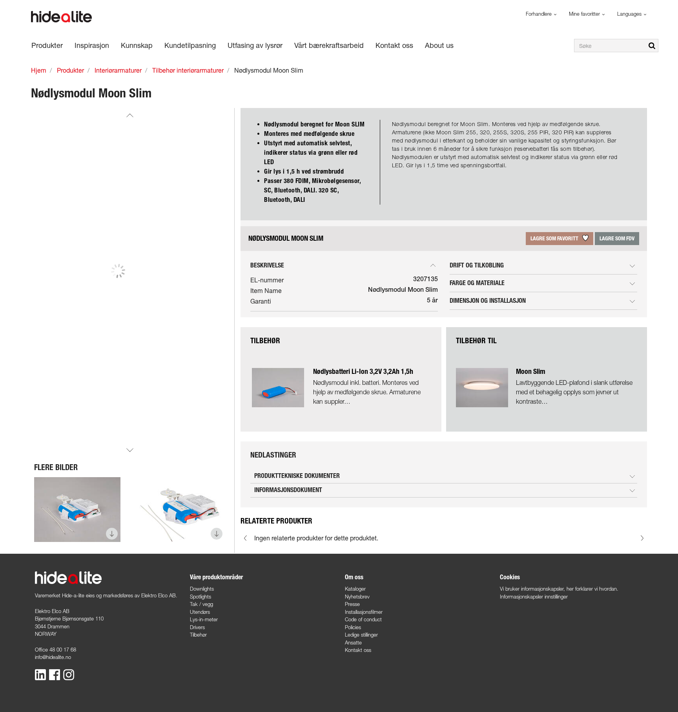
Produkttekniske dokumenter (297, 476)
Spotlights (200, 596)
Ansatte (353, 642)
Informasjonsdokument (288, 490)
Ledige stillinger (361, 634)
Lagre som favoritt (555, 238)
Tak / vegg (201, 604)
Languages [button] (630, 14)
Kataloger (355, 589)
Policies (353, 627)
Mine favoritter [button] (585, 14)
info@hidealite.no (53, 657)
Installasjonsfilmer (364, 612)
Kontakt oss (358, 650)
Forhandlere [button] (539, 14)
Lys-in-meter (204, 619)
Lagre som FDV (617, 238)
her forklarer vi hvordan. (592, 589)
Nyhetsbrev (357, 596)
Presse (352, 604)
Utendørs (200, 612)
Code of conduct (363, 619)
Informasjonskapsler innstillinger (534, 596)
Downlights (202, 589)
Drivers (197, 627)
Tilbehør (198, 634)
